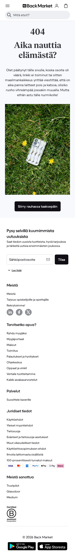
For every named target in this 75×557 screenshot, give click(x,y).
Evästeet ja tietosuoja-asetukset (27, 437)
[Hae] (9, 15)
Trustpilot (13, 485)
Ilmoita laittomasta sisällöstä (25, 454)
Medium (12, 497)
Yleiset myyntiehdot (20, 425)
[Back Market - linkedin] (10, 312)
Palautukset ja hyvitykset (23, 356)
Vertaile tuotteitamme (21, 374)
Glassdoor (13, 491)
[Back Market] (37, 5)
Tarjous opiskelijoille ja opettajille (28, 299)
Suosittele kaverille (19, 400)
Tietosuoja (13, 431)
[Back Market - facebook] (19, 312)
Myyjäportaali (15, 339)
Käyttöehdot (15, 419)
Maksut (11, 345)
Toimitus (12, 351)
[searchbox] (40, 15)
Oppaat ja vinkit (17, 368)
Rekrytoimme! (16, 305)
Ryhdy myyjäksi (17, 333)
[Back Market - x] (28, 312)
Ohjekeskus (14, 362)
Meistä (11, 294)
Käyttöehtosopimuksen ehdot (26, 448)
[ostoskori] (66, 6)
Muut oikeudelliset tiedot (23, 443)
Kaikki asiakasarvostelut (22, 380)
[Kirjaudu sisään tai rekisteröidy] (56, 6)
